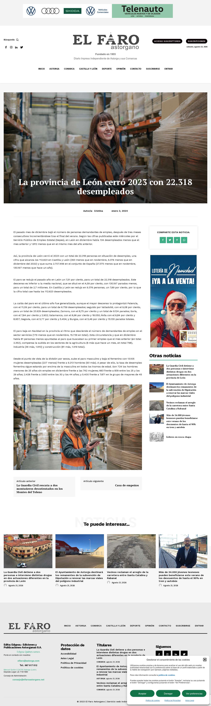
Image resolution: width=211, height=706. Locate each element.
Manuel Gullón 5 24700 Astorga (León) (20, 669)
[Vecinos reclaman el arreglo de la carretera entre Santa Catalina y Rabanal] (156, 405)
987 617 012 (31, 665)
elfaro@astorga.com (28, 660)
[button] (204, 659)
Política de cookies (153, 700)
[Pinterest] (177, 240)
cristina (98, 211)
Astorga (101, 678)
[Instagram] (11, 47)
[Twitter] (21, 47)
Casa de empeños (127, 485)
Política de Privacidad (173, 700)
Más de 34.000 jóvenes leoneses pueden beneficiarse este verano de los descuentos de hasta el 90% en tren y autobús (182, 421)
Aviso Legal (189, 700)
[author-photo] (6, 585)
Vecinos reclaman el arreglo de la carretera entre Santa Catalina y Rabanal (181, 405)
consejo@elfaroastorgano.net (28, 679)
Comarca (101, 662)
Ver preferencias (194, 693)
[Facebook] (6, 47)
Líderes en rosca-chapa (178, 436)
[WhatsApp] (184, 240)
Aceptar (142, 693)
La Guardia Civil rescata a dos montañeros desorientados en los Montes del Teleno (40, 488)
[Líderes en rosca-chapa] (156, 437)
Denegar (168, 693)
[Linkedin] (16, 47)
